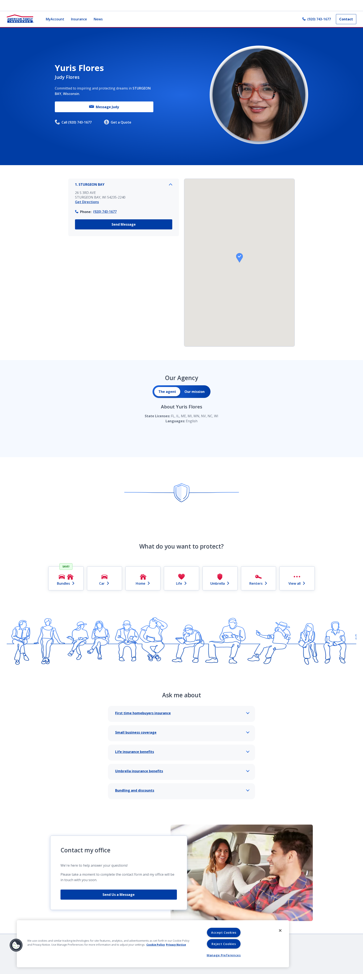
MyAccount (55, 19)
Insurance (79, 19)
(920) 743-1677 (319, 19)
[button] (239, 258)
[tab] (167, 391)
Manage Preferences (224, 955)
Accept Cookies (223, 933)
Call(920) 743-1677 (77, 122)
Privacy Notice (176, 944)
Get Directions (87, 202)
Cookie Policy (155, 944)
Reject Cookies (224, 944)
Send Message (124, 224)
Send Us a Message (119, 894)
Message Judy (107, 107)
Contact (346, 19)
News (98, 19)
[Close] (280, 930)
